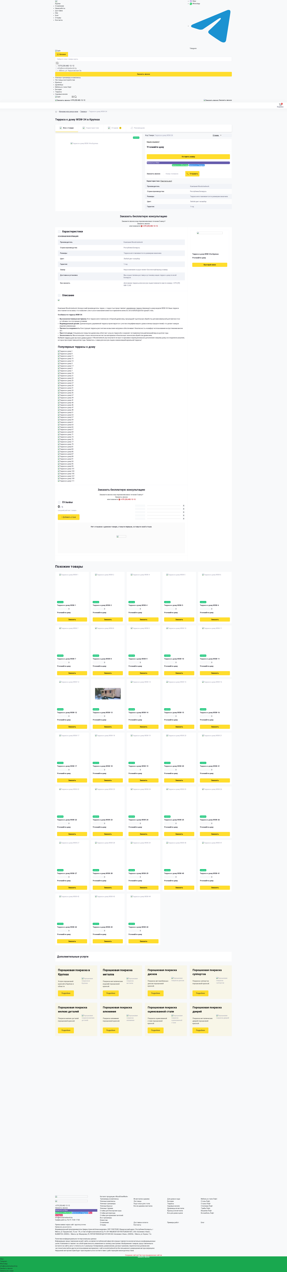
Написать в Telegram (197, 165)
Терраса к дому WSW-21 (210, 766)
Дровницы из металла (175, 1208)
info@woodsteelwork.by (67, 68)
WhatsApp (196, 3)
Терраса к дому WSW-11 (210, 659)
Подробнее (66, 993)
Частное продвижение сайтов (150, 1255)
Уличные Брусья (106, 1206)
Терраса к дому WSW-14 (138, 713)
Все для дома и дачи (175, 1213)
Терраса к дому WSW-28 (102, 873)
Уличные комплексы (107, 1201)
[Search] (75, 96)
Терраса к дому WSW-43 (102, 927)
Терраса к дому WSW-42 (67, 927)
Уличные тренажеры (108, 1203)
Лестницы (137, 1201)
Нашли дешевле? (153, 142)
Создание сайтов (131, 1255)
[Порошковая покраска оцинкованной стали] (177, 1019)
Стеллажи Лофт (207, 1206)
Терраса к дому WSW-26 (210, 820)
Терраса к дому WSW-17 (67, 766)
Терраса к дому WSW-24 (138, 820)
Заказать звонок (143, 74)
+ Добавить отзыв (69, 517)
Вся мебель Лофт (207, 1213)
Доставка (59, 11)
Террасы (58, 92)
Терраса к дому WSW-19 (138, 766)
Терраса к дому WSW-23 (102, 820)
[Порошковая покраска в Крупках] (87, 980)
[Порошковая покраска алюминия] (132, 1018)
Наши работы (60, 8)
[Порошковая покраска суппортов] (221, 980)
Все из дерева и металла (143, 1206)
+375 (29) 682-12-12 (66, 66)
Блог (57, 15)
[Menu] (72, 96)
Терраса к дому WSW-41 (210, 873)
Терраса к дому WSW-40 (174, 873)
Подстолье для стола (142, 1203)
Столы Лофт (205, 1201)
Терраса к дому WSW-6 (209, 605)
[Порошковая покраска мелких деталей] (87, 1018)
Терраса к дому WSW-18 (102, 766)
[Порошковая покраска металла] (132, 980)
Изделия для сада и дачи (68, 111)
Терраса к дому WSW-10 (174, 659)
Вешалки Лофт (206, 1211)
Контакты (59, 20)
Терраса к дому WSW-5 (173, 605)
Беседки (58, 89)
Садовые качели (61, 94)
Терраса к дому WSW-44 (138, 927)
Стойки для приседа (107, 1213)
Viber (194, 1)
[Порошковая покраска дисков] (177, 979)
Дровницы (59, 85)
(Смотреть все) (166, 181)
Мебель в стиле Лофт (63, 87)
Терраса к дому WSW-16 (210, 713)
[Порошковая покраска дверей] (221, 1016)
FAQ (56, 13)
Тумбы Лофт (205, 1208)
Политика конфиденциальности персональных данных (75, 1239)
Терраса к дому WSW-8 (102, 659)
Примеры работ (173, 1222)
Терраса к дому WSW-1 (66, 605)
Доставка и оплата (141, 1222)
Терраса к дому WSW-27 (67, 873)
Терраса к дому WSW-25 (174, 820)
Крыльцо (58, 82)
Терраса (83, 111)
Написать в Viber (153, 163)
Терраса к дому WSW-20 (174, 766)
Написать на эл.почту (63, 1227)
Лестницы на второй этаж (65, 80)
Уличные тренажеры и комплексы (68, 78)
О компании (59, 6)
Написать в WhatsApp (180, 165)
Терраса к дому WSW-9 (137, 659)
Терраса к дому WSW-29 (138, 873)
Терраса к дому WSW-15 (174, 713)
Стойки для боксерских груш (110, 1211)
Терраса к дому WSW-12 (67, 713)
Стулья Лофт (206, 1203)
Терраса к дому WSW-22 (67, 820)
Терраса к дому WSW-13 (102, 713)
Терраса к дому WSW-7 (66, 659)
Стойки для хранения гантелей (111, 1215)
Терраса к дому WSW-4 (137, 605)
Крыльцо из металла (175, 1211)
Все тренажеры (106, 1218)
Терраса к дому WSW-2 (102, 605)
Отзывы (58, 18)
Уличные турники (106, 1208)
